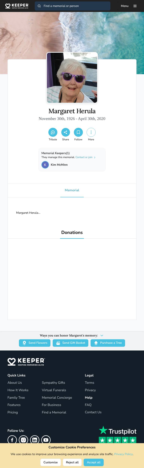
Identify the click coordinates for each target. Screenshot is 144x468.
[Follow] (78, 132)
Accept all (93, 462)
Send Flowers (37, 343)
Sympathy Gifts (53, 383)
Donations (72, 232)
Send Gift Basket (73, 343)
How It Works (18, 390)
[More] (91, 132)
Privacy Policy (123, 454)
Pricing (13, 412)
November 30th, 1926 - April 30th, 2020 (72, 118)
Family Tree (16, 398)
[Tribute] (52, 132)
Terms (89, 383)
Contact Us (93, 412)
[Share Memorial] (65, 132)
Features (14, 405)
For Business (51, 405)
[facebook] (12, 440)
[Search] (39, 5)
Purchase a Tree (111, 343)
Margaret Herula (71, 111)
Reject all (72, 462)
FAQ (88, 405)
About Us (15, 383)
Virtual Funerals (54, 390)
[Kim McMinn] (45, 165)
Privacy (90, 390)
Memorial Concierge (57, 398)
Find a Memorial (54, 412)
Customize (51, 462)
